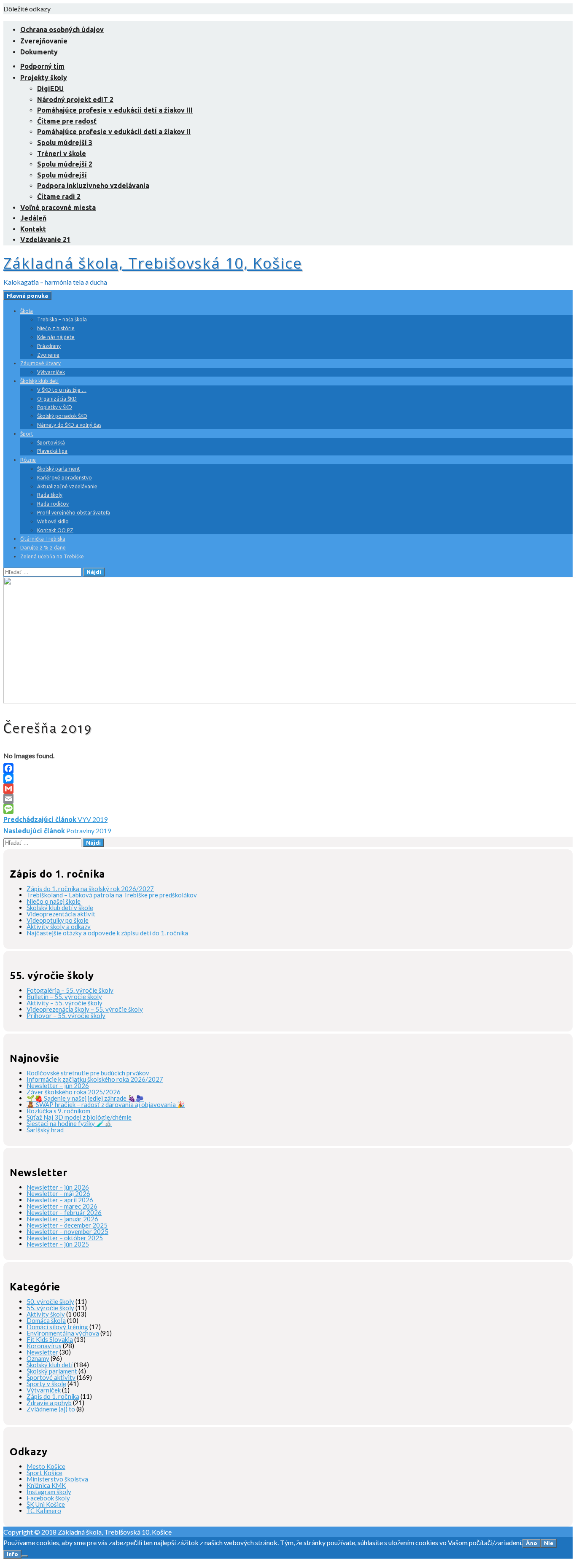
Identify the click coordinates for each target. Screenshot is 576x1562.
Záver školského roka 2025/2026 (74, 1092)
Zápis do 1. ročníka (53, 1396)
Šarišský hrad (45, 1130)
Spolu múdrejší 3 (64, 142)
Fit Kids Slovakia (50, 1339)
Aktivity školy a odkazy (59, 926)
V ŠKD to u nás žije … (61, 390)
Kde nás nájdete (56, 337)
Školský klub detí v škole (60, 907)
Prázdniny (49, 346)
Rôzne (28, 460)
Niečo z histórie (56, 328)
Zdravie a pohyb (49, 1402)
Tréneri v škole (61, 153)
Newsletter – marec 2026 (62, 1206)
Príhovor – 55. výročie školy (66, 1015)
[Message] (288, 809)
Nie (548, 1543)
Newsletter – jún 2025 (58, 1244)
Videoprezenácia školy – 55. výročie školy (85, 1009)
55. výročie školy (50, 1308)
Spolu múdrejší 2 (64, 164)
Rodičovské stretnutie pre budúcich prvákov (88, 1073)
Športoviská (51, 442)
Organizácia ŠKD (57, 398)
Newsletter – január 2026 (62, 1219)
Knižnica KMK (46, 1485)
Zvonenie (48, 355)
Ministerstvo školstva (57, 1479)
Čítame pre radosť (67, 121)
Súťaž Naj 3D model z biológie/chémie (79, 1117)
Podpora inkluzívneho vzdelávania (93, 185)
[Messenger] (288, 778)
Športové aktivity (51, 1377)
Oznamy (38, 1358)
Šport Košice (44, 1472)
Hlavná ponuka (27, 296)
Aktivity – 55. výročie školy (64, 1003)
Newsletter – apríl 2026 (60, 1200)
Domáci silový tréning (57, 1326)
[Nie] (25, 1556)
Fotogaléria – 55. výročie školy (70, 990)
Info (12, 1554)
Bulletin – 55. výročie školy (64, 996)
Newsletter (42, 1352)
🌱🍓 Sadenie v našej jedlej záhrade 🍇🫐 (85, 1098)
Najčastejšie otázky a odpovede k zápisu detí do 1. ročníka (107, 933)
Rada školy (49, 495)
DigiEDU (50, 88)
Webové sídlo (53, 521)
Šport (26, 433)
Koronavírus (44, 1345)
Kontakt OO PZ (55, 530)
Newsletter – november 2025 (67, 1231)
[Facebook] (288, 768)
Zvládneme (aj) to (51, 1409)
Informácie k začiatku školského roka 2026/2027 (95, 1079)
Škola (26, 311)
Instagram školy (49, 1491)
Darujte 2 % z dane (43, 547)
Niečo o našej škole (54, 901)
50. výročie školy (50, 1301)
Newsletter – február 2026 (64, 1212)
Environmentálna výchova (63, 1333)
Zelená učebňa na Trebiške (52, 556)
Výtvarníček (51, 372)
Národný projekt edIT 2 (75, 99)
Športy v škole (46, 1383)
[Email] (288, 799)
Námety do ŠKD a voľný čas (69, 425)
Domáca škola (46, 1320)
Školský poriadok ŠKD (62, 416)
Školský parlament (58, 468)
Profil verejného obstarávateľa (73, 512)
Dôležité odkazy (27, 9)
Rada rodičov (53, 503)
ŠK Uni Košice (46, 1504)
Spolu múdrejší (62, 175)
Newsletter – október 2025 (65, 1238)
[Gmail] (288, 789)
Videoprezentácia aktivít (61, 914)
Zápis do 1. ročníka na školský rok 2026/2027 (90, 888)
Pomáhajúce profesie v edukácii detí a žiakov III (115, 110)
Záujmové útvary (40, 363)
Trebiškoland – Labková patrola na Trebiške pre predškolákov (112, 895)
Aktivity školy (46, 1314)
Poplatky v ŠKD (54, 407)
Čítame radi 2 (59, 196)
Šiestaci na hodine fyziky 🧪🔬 (69, 1123)
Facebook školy (48, 1498)
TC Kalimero (44, 1510)
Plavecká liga (52, 451)
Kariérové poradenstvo (64, 477)
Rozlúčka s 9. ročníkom (58, 1111)
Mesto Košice (46, 1466)
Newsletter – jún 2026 (58, 1085)
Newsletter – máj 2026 (58, 1193)
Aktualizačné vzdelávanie (67, 486)
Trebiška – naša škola (62, 319)
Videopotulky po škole (58, 920)
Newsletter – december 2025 (67, 1225)
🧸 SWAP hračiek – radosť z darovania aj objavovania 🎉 (106, 1104)
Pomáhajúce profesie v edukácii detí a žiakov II (114, 131)
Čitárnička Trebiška (42, 538)
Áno (531, 1543)
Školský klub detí (39, 381)
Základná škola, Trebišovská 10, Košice (152, 263)
